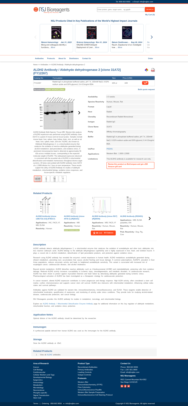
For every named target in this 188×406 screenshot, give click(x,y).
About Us (62, 58)
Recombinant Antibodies (87, 367)
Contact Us (86, 58)
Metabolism (38, 385)
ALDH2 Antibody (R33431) (131, 216)
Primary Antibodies (85, 370)
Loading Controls (85, 372)
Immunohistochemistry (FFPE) (90, 385)
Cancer (36, 367)
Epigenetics (38, 380)
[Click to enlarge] (57, 112)
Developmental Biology (42, 377)
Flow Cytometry (84, 387)
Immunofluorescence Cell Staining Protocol (95, 395)
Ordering (45, 403)
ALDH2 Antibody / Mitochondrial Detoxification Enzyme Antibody (68, 304)
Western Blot (83, 382)
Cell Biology (38, 370)
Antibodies (39, 58)
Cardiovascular (39, 372)
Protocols (51, 58)
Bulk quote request (146, 89)
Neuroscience (38, 390)
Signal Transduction (41, 395)
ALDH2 (49, 355)
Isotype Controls (84, 375)
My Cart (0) (150, 15)
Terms (35, 403)
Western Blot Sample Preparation (91, 392)
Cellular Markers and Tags (43, 375)
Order (150, 58)
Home (35, 65)
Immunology (38, 382)
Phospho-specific (40, 393)
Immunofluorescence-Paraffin (90, 390)
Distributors (74, 58)
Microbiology (38, 388)
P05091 (110, 149)
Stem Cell (37, 398)
